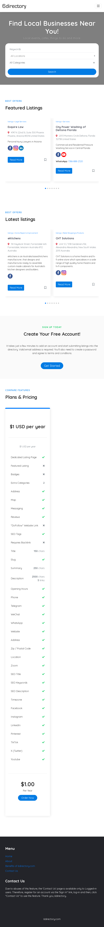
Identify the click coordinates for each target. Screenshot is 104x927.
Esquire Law (15, 127)
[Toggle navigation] (98, 6)
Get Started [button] (52, 366)
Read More (16, 159)
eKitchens (14, 238)
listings (10, 121)
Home (8, 856)
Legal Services (20, 121)
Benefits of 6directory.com (20, 866)
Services (66, 121)
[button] (45, 188)
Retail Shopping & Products (73, 233)
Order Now (27, 797)
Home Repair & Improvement (26, 233)
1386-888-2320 (75, 161)
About (8, 861)
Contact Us (11, 870)
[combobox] (52, 56)
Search (52, 71)
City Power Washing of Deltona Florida (71, 128)
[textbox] (52, 56)
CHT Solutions (65, 238)
